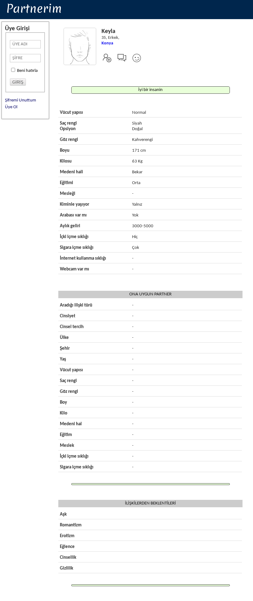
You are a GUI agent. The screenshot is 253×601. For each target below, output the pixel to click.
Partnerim (34, 8)
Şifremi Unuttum (20, 100)
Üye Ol (11, 107)
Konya (107, 43)
